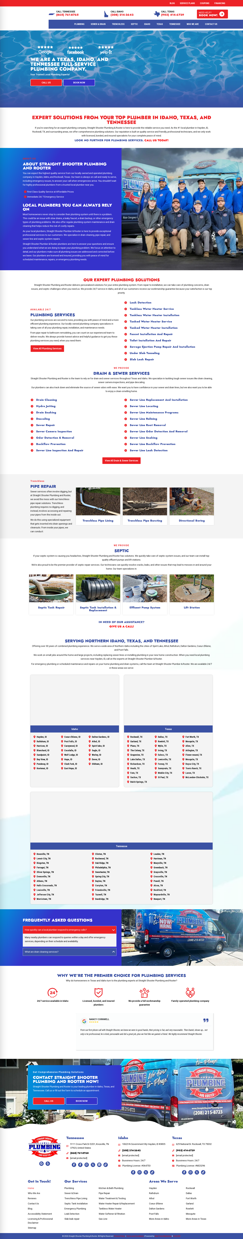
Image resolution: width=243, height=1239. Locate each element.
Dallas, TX (162, 737)
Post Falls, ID (70, 741)
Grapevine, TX (137, 754)
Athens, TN (42, 881)
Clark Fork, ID (70, 764)
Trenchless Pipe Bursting (145, 520)
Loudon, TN (159, 854)
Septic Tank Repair (51, 607)
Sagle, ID (96, 750)
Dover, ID (96, 759)
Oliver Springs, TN (45, 872)
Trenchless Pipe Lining (98, 520)
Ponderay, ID (42, 764)
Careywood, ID (71, 746)
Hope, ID (68, 759)
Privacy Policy (119, 1236)
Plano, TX (134, 746)
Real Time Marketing (163, 1236)
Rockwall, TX (136, 737)
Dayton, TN (100, 881)
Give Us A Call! (121, 626)
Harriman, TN (160, 858)
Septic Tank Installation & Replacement (98, 608)
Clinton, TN (100, 854)
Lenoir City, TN (43, 858)
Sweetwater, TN (102, 872)
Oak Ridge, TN (101, 863)
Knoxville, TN (43, 854)
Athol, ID (96, 741)
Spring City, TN (102, 876)
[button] (212, 14)
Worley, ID (96, 754)
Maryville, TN (160, 863)
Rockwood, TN (101, 858)
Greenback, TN (160, 867)
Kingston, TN (43, 863)
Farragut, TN (42, 867)
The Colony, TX (137, 750)
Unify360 (176, 1236)
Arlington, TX (192, 750)
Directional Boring (192, 520)
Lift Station (192, 607)
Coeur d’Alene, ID (72, 737)
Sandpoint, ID (43, 754)
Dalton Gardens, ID (100, 737)
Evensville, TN (43, 876)
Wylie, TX (162, 746)
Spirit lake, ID (98, 746)
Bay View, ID (42, 759)
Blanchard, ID (43, 750)
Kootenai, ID (42, 768)
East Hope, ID (70, 768)
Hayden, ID (42, 737)
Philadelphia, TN (103, 867)
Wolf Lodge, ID (71, 754)
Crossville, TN (160, 876)
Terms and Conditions (135, 1236)
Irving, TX (162, 750)
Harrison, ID (42, 746)
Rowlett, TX (163, 741)
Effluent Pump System (144, 607)
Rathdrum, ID (43, 741)
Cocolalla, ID (70, 750)
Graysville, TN (160, 872)
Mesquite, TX (192, 741)
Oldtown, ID (97, 764)
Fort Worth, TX (192, 737)
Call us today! (156, 140)
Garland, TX (135, 741)
